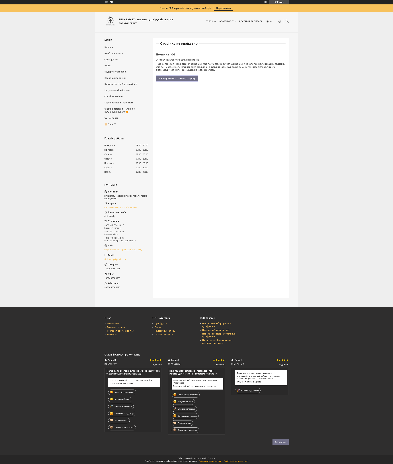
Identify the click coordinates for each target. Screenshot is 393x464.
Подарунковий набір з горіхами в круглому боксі (131, 380)
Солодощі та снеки (115, 78)
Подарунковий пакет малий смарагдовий (255, 373)
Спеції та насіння (113, 96)
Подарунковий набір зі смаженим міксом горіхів (194, 386)
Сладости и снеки (164, 334)
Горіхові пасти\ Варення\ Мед (120, 84)
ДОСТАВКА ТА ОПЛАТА (250, 21)
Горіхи (107, 65)
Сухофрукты (161, 323)
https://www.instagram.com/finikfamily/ (123, 249)
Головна (108, 47)
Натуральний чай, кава (117, 90)
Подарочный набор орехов (215, 330)
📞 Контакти (111, 118)
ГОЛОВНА (211, 21)
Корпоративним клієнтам (118, 102)
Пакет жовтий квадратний (121, 384)
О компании (113, 323)
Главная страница (116, 327)
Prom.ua (211, 458)
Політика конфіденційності (236, 461)
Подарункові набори (115, 71)
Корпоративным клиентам (120, 331)
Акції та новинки (113, 53)
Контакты (112, 334)
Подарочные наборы (165, 331)
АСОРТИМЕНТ (226, 21)
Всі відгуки (280, 442)
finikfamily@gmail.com (115, 259)
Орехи (158, 327)
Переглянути (223, 8)
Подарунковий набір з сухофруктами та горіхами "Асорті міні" (195, 381)
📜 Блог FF (110, 124)
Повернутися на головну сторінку (178, 78)
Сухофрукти (111, 59)
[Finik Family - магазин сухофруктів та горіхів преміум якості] (110, 21)
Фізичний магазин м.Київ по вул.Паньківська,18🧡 (119, 110)
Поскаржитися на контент (210, 461)
